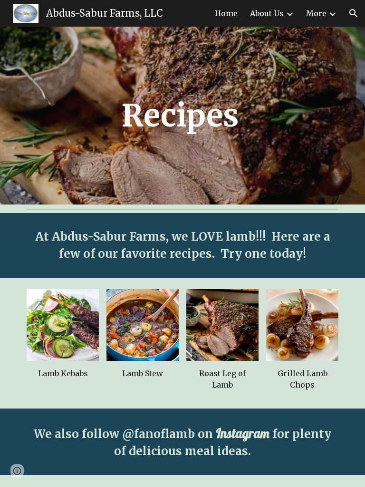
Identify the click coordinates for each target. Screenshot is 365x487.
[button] (353, 13)
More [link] (316, 13)
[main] (182, 115)
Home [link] (226, 13)
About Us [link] (267, 13)
